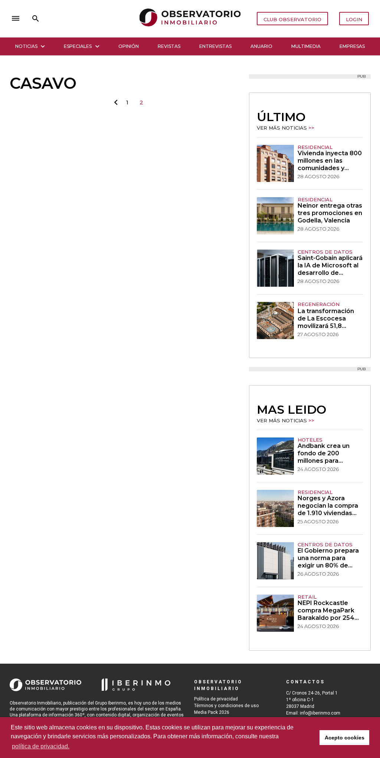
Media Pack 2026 (211, 712)
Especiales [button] (78, 46)
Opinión (128, 46)
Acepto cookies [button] (344, 738)
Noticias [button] (26, 46)
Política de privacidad (216, 699)
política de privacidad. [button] (40, 746)
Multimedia (306, 46)
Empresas (352, 46)
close (113, 18)
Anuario (261, 46)
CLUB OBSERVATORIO (292, 19)
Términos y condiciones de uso (226, 705)
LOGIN (354, 19)
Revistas (169, 46)
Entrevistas (215, 46)
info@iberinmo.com (320, 713)
